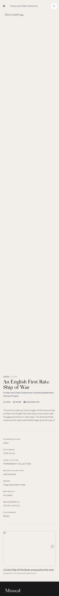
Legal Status (10, 460)
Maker (6, 481)
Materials (9, 491)
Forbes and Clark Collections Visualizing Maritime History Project (28, 394)
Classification (11, 439)
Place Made (9, 512)
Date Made (9, 450)
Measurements (11, 502)
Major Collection (13, 471)
